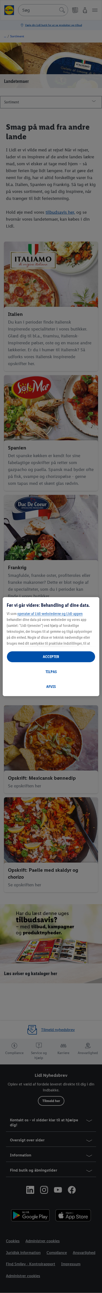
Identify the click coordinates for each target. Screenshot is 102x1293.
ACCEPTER (51, 656)
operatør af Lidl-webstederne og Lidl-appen (50, 613)
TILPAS (51, 671)
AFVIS (51, 686)
